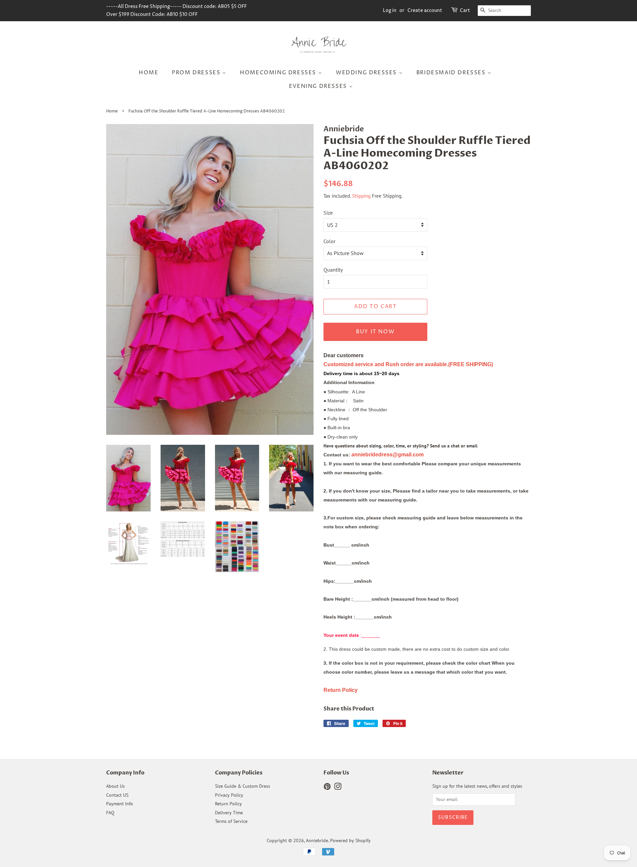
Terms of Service (231, 821)
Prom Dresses (197, 72)
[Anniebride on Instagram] (337, 788)
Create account (424, 10)
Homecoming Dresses (279, 72)
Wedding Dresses (367, 72)
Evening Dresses (319, 86)
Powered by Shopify (350, 840)
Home (148, 72)
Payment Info (119, 804)
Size (328, 212)
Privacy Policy (229, 795)
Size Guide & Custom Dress (242, 786)
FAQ (110, 813)
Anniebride (317, 840)
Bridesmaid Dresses (451, 72)
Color (329, 241)
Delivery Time (229, 813)
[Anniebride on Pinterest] (327, 788)
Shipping (361, 196)
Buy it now (375, 331)
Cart (465, 10)
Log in (389, 10)
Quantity (333, 269)
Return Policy (228, 804)
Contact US (117, 795)
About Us (115, 786)
